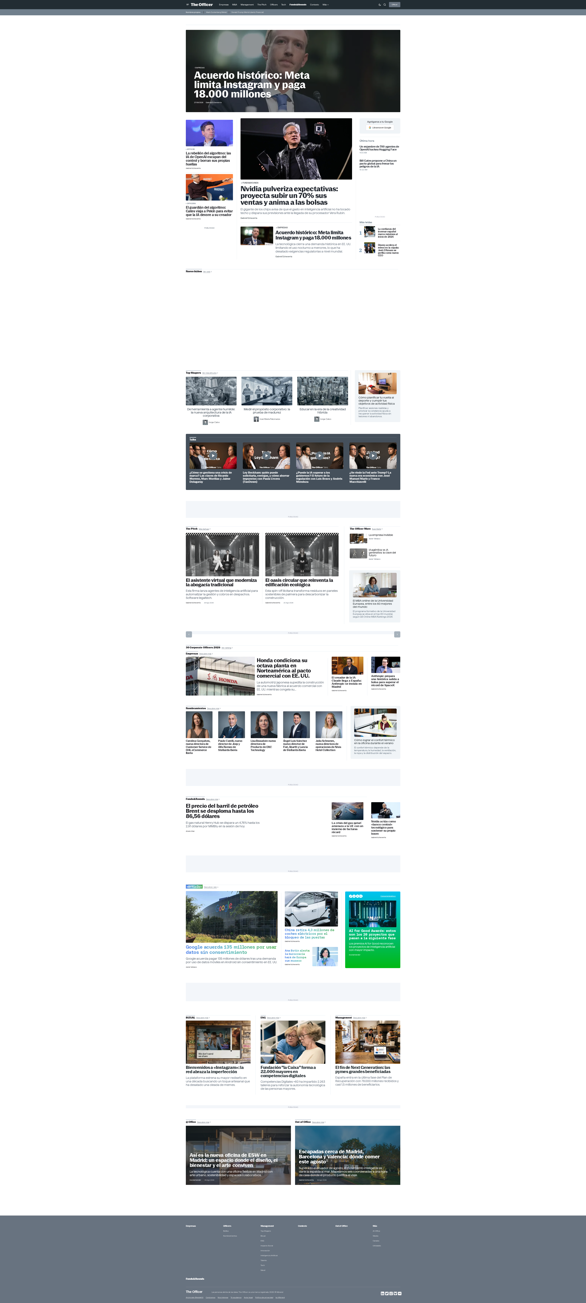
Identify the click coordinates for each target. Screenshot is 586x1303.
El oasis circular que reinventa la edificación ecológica (299, 582)
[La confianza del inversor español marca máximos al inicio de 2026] (369, 231)
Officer (395, 5)
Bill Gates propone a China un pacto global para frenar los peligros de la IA (378, 163)
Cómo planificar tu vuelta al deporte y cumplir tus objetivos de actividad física (376, 400)
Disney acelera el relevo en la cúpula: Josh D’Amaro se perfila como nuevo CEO (388, 250)
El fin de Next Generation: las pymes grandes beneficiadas (363, 1069)
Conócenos (210, 1297)
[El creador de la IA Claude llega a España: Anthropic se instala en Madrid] (347, 666)
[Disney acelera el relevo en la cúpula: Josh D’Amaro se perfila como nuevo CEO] (369, 247)
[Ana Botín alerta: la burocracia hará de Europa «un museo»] (325, 956)
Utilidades (377, 1246)
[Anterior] (189, 634)
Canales (376, 1241)
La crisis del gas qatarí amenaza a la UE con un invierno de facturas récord (347, 827)
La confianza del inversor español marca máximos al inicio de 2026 (388, 233)
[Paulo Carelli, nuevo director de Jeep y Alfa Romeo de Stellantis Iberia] (231, 724)
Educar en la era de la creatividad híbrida (323, 411)
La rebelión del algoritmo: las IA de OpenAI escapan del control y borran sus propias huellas (208, 158)
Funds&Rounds (250, 183)
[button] (188, 4)
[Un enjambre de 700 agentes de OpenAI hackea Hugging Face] (209, 133)
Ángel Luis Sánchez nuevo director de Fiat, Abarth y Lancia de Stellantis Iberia (295, 745)
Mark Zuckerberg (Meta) (216, 12)
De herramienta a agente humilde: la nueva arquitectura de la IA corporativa (211, 412)
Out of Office (341, 1226)
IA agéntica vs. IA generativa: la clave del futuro (382, 552)
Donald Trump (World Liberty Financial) (247, 12)
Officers (191, 203)
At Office (376, 1231)
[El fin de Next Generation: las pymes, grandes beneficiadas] (367, 1042)
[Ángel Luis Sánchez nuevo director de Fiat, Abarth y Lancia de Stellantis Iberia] (296, 724)
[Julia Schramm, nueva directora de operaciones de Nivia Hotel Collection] (329, 724)
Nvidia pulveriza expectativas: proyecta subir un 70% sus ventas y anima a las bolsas (289, 195)
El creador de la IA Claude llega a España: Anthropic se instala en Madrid (347, 682)
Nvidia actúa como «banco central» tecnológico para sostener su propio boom (383, 827)
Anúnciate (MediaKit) (194, 1297)
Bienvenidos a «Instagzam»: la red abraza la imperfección (215, 1069)
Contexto (302, 1226)
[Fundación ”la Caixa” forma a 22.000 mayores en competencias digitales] (293, 1042)
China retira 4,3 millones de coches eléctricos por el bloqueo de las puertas (309, 933)
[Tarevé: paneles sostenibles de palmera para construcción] (302, 555)
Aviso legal (248, 1297)
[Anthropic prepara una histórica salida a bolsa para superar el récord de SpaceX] (385, 665)
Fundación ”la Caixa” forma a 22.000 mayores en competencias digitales (288, 1071)
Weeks (375, 1236)
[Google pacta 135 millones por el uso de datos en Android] (232, 917)
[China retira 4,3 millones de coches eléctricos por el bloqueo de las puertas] (311, 908)
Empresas (200, 68)
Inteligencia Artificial (269, 1255)
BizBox (226, 1231)
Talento (264, 1260)
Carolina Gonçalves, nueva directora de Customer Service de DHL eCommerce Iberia (198, 747)
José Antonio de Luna (293, 333)
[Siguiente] (397, 634)
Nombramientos (230, 1236)
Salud (263, 1270)
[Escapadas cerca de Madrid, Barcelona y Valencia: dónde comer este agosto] (347, 1155)
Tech (263, 1265)
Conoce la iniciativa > (388, 896)
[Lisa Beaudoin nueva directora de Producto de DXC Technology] (264, 724)
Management (267, 1226)
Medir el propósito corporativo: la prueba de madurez (267, 411)
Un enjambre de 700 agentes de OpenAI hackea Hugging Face (379, 148)
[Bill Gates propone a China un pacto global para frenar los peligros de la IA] (209, 187)
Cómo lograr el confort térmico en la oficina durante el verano (374, 742)
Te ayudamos (236, 1297)
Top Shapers (266, 1231)
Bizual (263, 1236)
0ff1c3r (191, 149)
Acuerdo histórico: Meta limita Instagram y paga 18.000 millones (252, 84)
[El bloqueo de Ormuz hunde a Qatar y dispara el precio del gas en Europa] (347, 811)
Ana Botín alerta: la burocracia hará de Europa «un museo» (297, 955)
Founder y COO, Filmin (294, 343)
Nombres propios (193, 12)
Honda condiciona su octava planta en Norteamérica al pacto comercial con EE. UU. (284, 668)
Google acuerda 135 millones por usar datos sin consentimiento (231, 949)
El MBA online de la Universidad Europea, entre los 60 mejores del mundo (373, 603)
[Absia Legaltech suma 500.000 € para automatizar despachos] (222, 555)
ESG (262, 1241)
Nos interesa (223, 1297)
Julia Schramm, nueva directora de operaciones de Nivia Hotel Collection (328, 745)
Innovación (265, 1251)
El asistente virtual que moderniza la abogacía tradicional (221, 582)
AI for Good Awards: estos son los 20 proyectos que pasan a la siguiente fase (372, 934)
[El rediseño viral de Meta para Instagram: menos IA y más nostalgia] (218, 1042)
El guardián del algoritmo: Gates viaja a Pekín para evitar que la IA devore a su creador (209, 211)
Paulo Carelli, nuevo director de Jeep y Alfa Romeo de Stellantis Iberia (230, 745)
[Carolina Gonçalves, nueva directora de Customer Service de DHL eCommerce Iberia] (199, 724)
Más (375, 1226)
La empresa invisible (381, 535)
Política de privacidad (264, 1297)
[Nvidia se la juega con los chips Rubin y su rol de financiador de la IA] (385, 810)
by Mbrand (280, 1297)
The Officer (194, 1292)
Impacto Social (267, 1246)
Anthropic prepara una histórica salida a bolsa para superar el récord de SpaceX (385, 681)
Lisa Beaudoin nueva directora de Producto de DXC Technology (263, 745)
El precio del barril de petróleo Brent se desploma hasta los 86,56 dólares (222, 811)
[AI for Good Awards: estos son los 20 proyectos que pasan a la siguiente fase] (372, 914)
